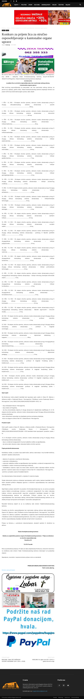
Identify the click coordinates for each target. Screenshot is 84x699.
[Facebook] (11, 1)
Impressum (67, 697)
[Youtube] (16, 1)
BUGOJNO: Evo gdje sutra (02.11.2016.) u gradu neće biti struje (43, 660)
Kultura (37, 4)
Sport (30, 4)
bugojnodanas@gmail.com (40, 691)
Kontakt (55, 697)
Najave (68, 4)
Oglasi (54, 4)
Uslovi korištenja (75, 697)
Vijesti (16, 4)
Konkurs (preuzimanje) (8, 570)
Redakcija (8, 44)
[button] (80, 5)
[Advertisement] (28, 97)
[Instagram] (13, 1)
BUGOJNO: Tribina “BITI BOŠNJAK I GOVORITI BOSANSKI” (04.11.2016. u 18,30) (13, 660)
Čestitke (61, 4)
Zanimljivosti (46, 4)
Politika (24, 4)
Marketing (60, 697)
